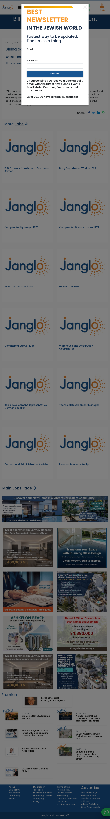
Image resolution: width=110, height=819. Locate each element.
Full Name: (32, 60)
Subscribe (55, 74)
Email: (30, 49)
